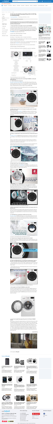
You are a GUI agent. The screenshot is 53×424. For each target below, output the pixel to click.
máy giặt (17, 42)
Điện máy (14, 5)
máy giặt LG (20, 111)
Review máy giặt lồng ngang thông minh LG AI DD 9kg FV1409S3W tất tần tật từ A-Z (42, 55)
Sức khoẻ (31, 5)
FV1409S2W (12, 31)
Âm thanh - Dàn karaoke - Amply (4, 24)
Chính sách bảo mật (23, 419)
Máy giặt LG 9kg (13, 215)
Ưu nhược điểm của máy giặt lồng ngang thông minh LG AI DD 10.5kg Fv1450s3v (44, 35)
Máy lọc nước (4, 33)
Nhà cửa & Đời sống (41, 5)
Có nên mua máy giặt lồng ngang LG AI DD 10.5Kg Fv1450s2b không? (42, 42)
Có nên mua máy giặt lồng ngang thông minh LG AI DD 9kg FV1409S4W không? (42, 46)
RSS (44, 416)
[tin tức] (2, 5)
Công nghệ (5, 5)
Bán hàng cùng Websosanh (47, 1)
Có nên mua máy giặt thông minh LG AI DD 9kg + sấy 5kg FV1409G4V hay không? (42, 51)
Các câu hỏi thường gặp (23, 415)
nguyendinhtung (35, 331)
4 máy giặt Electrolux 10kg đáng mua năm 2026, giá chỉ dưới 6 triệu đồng (31, 403)
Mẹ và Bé (22, 5)
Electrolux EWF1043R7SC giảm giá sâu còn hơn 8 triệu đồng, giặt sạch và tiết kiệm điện (19, 403)
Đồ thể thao (18, 5)
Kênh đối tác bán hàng (35, 418)
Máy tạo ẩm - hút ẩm (5, 35)
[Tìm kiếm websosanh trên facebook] (44, 414)
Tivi (2, 21)
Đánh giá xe (35, 5)
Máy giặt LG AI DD (13, 135)
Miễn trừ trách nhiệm (23, 418)
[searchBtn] (37, 1)
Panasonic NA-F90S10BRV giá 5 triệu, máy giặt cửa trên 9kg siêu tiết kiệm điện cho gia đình (31, 385)
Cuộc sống (9, 5)
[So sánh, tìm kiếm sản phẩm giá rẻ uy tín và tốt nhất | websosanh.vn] (5, 1)
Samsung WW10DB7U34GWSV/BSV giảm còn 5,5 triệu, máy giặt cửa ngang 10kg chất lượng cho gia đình (19, 385)
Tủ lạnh (3, 16)
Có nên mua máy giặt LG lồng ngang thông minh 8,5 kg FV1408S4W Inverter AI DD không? (42, 59)
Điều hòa (3, 14)
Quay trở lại (15, 351)
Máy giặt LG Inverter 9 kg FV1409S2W (16, 82)
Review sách (27, 5)
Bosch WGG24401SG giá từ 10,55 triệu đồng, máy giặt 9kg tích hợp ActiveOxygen (19, 367)
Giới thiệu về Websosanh (35, 415)
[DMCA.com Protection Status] (10, 421)
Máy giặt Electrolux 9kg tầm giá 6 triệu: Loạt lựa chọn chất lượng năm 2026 (7, 385)
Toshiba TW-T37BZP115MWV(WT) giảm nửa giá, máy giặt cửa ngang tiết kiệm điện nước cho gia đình (7, 403)
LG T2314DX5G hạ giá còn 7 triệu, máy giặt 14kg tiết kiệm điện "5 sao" (7, 367)
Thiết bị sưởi (4, 26)
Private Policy (45, 415)
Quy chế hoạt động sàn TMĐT (24, 420)
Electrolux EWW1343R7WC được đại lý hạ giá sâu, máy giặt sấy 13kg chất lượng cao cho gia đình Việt (32, 367)
